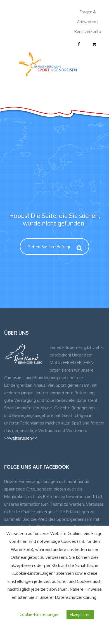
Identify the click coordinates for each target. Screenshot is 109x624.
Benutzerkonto (87, 31)
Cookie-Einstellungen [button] (40, 614)
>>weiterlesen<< (20, 438)
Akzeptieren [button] (80, 614)
